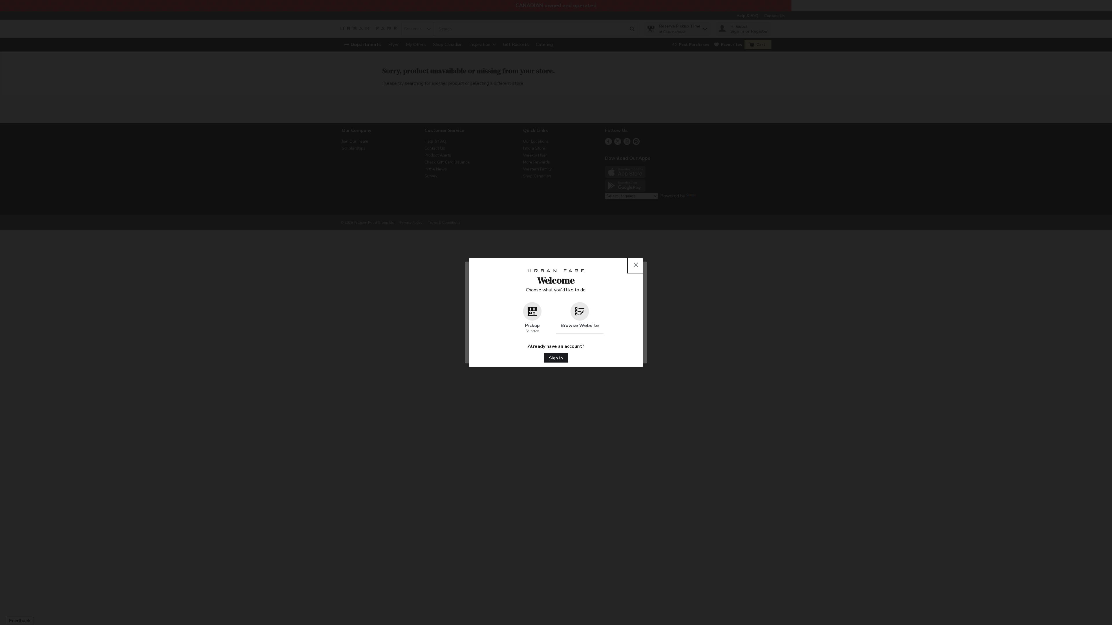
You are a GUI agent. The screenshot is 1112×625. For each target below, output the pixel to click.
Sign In (556, 358)
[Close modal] (636, 265)
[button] (532, 318)
